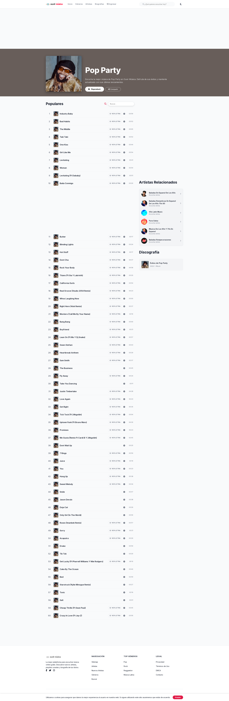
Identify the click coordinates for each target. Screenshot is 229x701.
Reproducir (96, 89)
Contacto (159, 675)
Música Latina (129, 675)
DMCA (158, 670)
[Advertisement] (114, 28)
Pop (125, 662)
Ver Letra (116, 114)
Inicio (70, 4)
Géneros (79, 4)
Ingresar (112, 4)
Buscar (94, 679)
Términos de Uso (162, 666)
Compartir (114, 89)
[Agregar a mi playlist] (124, 114)
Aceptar (178, 697)
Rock (126, 666)
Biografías (99, 4)
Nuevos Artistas (98, 670)
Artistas (89, 4)
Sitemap (95, 662)
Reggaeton (128, 670)
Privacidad (160, 662)
